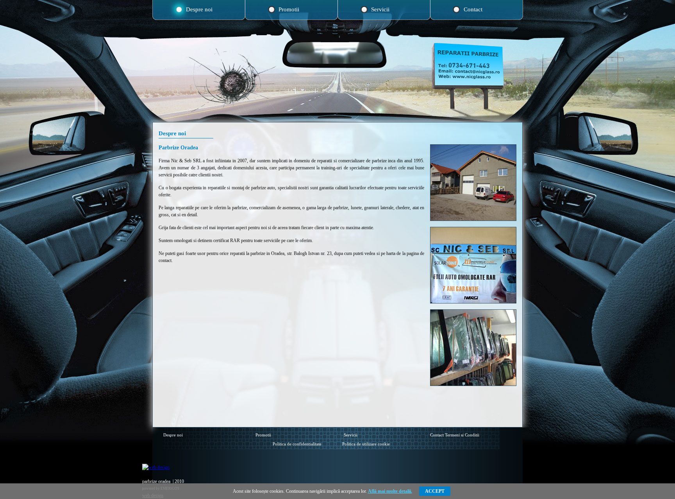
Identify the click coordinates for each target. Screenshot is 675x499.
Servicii (380, 9)
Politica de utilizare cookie (366, 444)
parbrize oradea (156, 481)
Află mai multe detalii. (390, 491)
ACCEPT (435, 491)
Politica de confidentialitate (297, 444)
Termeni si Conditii (462, 435)
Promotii (289, 9)
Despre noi (199, 9)
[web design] (156, 467)
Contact (473, 9)
